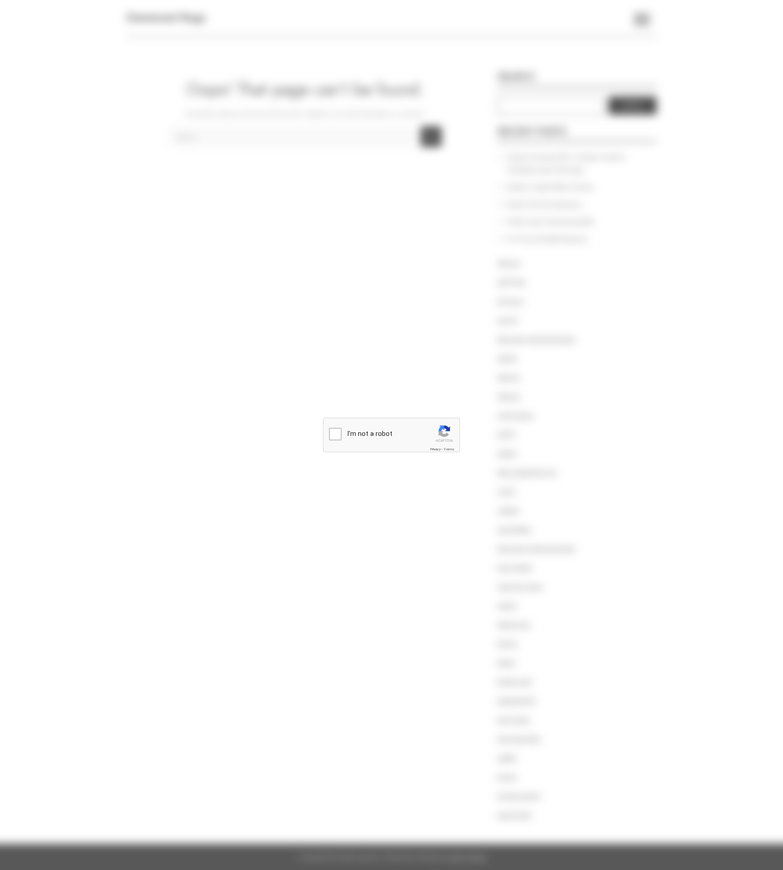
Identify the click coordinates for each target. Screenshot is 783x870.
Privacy (435, 449)
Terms (449, 449)
